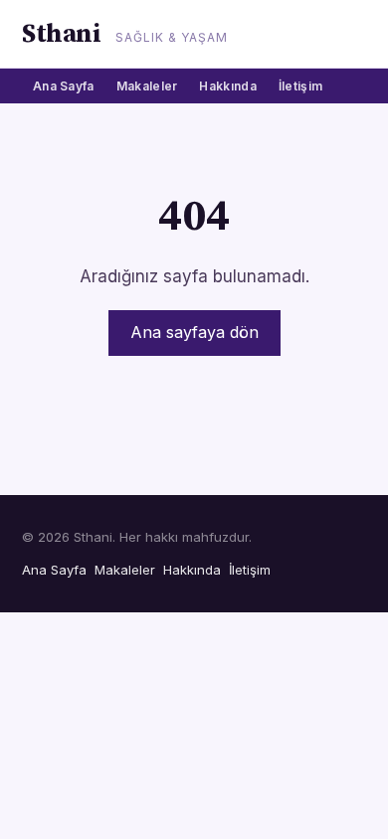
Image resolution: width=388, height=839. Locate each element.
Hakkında (227, 86)
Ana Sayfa (64, 86)
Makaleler (147, 86)
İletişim (300, 86)
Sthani (61, 34)
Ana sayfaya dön (194, 332)
